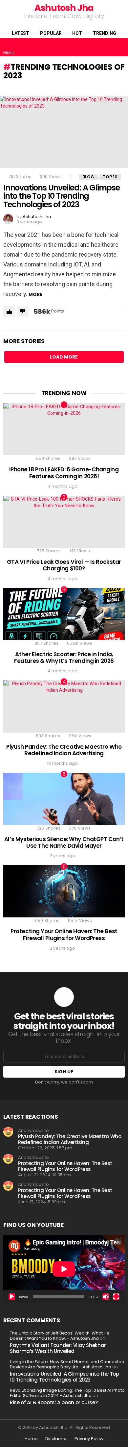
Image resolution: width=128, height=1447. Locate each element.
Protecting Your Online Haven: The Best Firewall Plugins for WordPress (64, 934)
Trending (104, 33)
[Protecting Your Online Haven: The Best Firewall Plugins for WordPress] (64, 891)
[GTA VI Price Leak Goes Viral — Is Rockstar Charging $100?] (64, 522)
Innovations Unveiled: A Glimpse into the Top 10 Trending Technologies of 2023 (61, 196)
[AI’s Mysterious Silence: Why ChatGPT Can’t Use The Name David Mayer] (64, 799)
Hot (77, 33)
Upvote (9, 311)
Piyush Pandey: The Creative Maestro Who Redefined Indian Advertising (63, 750)
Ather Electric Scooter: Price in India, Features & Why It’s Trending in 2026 (64, 657)
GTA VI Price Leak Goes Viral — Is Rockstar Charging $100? (64, 565)
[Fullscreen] (116, 1296)
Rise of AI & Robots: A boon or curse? (53, 1402)
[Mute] (105, 1296)
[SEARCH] (121, 47)
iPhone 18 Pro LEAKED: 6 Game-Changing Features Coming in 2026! (63, 472)
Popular (51, 33)
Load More (64, 357)
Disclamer (56, 1438)
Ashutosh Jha (64, 8)
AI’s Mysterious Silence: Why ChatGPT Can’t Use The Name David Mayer (64, 842)
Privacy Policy (89, 1438)
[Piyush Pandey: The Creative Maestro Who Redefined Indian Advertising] (64, 706)
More (35, 294)
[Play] (12, 1296)
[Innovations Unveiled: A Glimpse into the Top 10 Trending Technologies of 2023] (64, 132)
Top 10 (110, 177)
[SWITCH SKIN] (110, 47)
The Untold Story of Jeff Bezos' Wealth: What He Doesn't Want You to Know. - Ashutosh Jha (60, 1335)
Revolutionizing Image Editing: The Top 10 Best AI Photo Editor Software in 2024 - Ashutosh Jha (67, 1393)
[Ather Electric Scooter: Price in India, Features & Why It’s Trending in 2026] (64, 614)
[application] (64, 1269)
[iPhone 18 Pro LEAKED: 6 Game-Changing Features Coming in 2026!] (64, 429)
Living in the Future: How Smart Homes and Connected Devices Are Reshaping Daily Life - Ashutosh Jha (67, 1364)
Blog (88, 177)
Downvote (23, 311)
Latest (20, 33)
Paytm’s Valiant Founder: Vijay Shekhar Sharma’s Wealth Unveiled (58, 1348)
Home (31, 1438)
